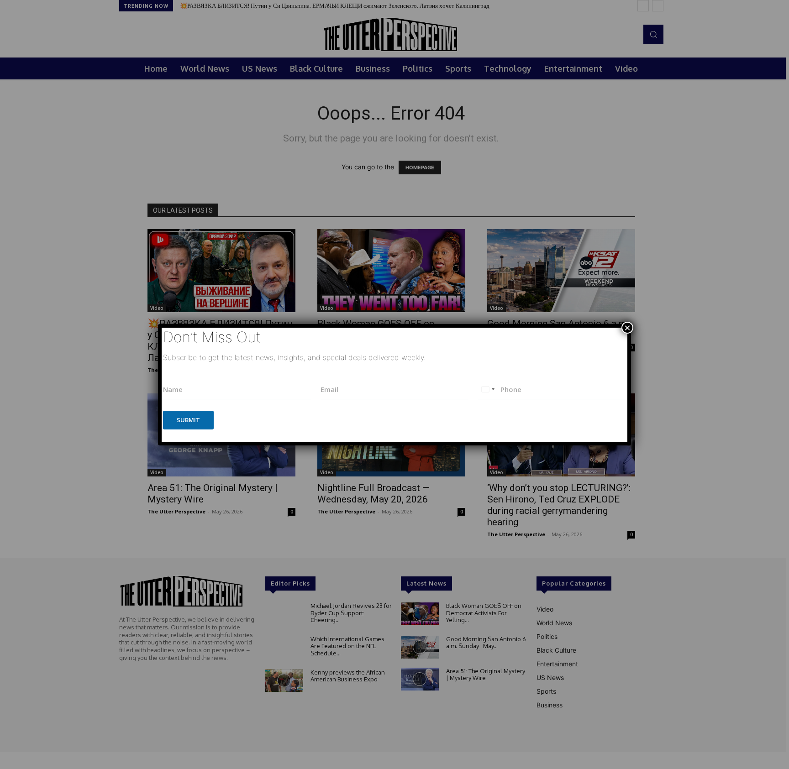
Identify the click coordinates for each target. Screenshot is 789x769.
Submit (188, 420)
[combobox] (488, 389)
